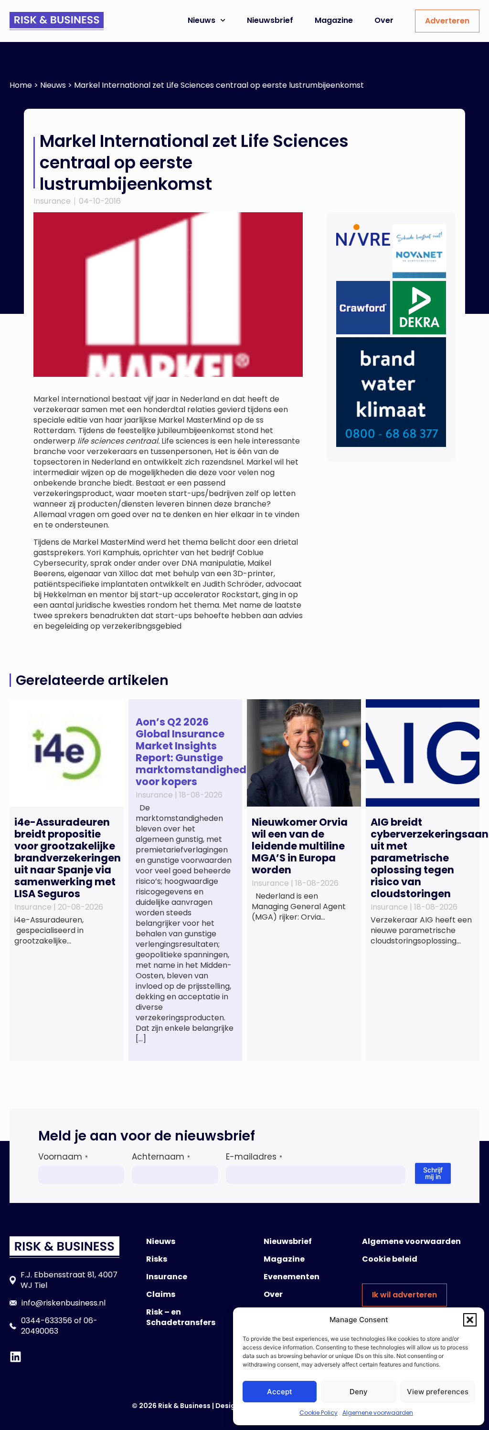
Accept (279, 1391)
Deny (359, 1391)
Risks (156, 1259)
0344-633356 (46, 1320)
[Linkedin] (15, 1357)
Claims (160, 1294)
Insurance (52, 201)
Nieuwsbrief (270, 20)
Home (21, 85)
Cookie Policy (318, 1413)
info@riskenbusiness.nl (63, 1302)
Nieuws (201, 20)
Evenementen (291, 1276)
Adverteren (447, 20)
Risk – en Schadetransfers (180, 1317)
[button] (470, 1320)
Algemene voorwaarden (377, 1413)
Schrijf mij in (433, 1173)
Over (383, 20)
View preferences (437, 1391)
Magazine (334, 20)
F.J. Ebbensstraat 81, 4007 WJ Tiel (69, 1280)
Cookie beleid (389, 1259)
